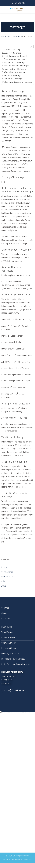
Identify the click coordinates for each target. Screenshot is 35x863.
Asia (3, 581)
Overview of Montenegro (12, 49)
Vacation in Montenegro (12, 75)
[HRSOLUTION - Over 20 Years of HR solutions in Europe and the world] (17, 9)
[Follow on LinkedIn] (5, 699)
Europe (4, 567)
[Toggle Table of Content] (31, 46)
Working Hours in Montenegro (14, 72)
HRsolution (5, 36)
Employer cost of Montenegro (14, 62)
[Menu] (3, 10)
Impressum (6, 859)
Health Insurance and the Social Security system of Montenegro (15, 57)
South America (7, 572)
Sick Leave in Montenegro (13, 79)
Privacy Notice (17, 859)
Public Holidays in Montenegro (15, 69)
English (31, 9)
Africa (3, 586)
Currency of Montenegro (12, 53)
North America (7, 576)
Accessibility (28, 859)
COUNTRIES (17, 36)
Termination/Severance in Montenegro (18, 82)
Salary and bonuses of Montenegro (16, 65)
